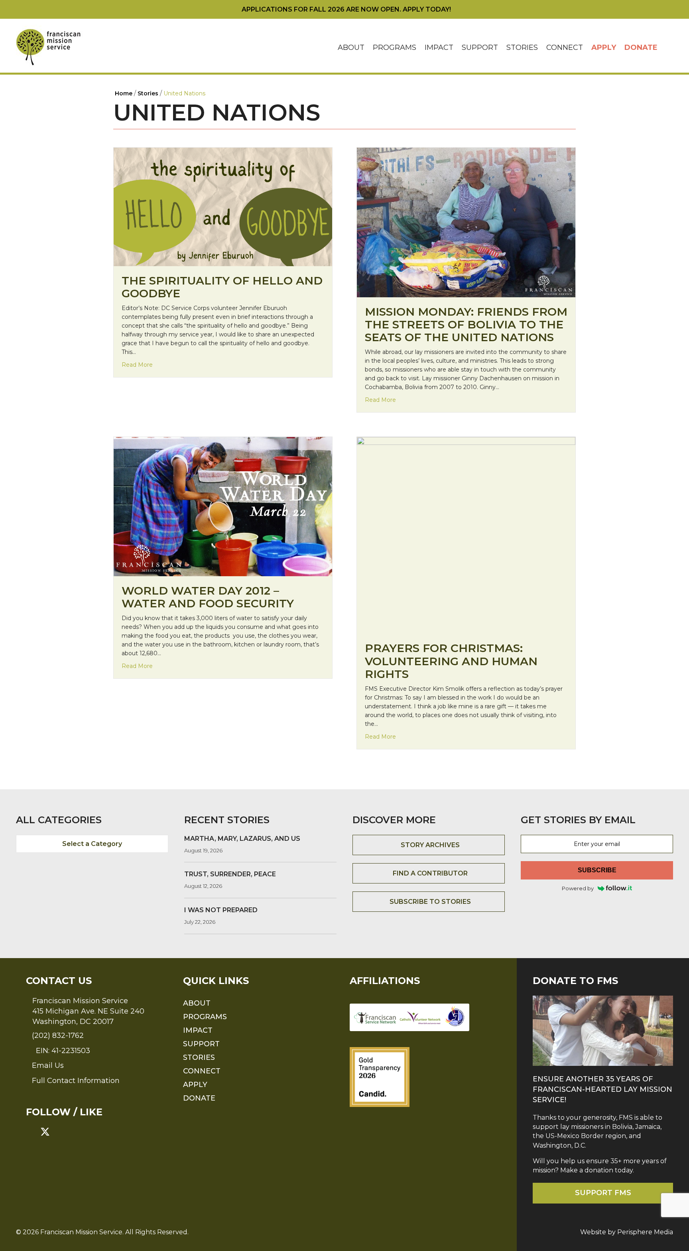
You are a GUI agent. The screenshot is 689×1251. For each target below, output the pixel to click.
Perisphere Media (645, 1232)
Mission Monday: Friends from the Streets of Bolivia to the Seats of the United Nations (466, 324)
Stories (522, 47)
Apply (603, 47)
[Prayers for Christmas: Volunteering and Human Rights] (466, 535)
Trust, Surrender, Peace (230, 874)
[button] (667, 47)
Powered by (578, 888)
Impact (439, 47)
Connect (564, 47)
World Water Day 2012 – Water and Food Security (208, 597)
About (351, 47)
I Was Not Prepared (221, 910)
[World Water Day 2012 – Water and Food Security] (223, 506)
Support (480, 47)
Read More (137, 364)
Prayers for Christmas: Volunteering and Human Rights (451, 660)
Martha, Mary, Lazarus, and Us (242, 838)
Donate (641, 47)
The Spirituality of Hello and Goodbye (222, 287)
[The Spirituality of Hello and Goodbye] (223, 206)
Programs (394, 47)
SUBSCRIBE (597, 870)
